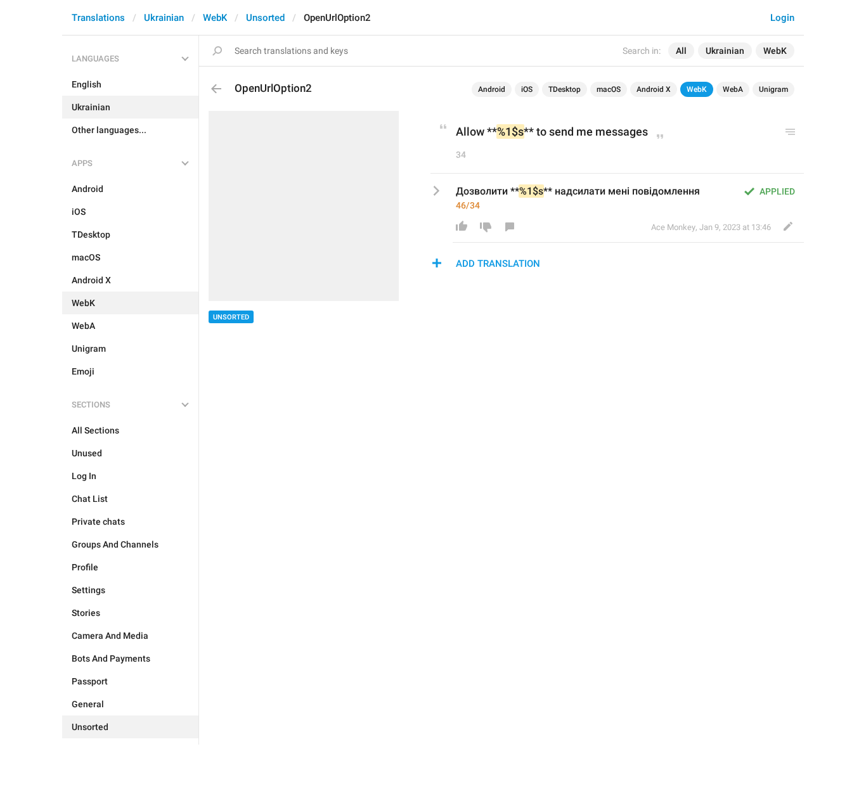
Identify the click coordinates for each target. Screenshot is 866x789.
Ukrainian (164, 17)
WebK (215, 17)
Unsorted (265, 17)
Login (782, 17)
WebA (733, 89)
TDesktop (564, 89)
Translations (98, 17)
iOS (527, 89)
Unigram (773, 89)
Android (491, 89)
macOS (609, 89)
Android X (654, 89)
